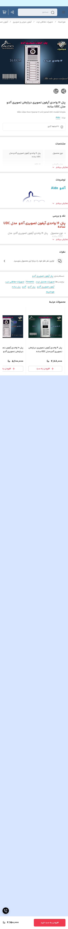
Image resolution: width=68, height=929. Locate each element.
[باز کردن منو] (62, 12)
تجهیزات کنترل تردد (45, 282)
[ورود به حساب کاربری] (12, 12)
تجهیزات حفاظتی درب (14, 282)
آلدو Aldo (58, 188)
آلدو (24, 287)
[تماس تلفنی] (6, 910)
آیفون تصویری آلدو (45, 287)
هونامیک (61, 22)
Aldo (58, 117)
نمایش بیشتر (62, 167)
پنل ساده (16, 287)
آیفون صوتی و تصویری (22, 22)
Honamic (30, 282)
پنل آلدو (31, 287)
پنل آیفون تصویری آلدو (42, 276)
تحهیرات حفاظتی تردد (44, 22)
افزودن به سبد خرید (50, 922)
